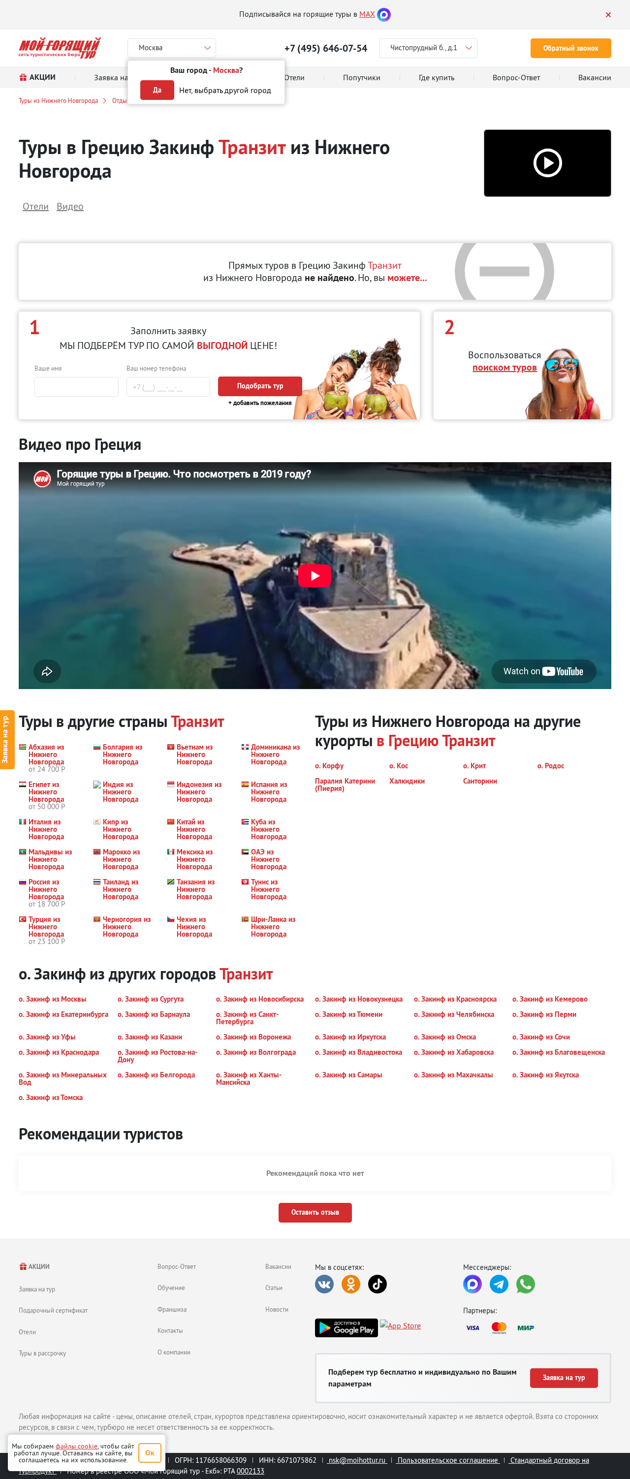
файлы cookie (76, 1446)
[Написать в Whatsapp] (525, 1284)
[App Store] (400, 1328)
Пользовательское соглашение (448, 1460)
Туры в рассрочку (42, 1353)
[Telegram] (499, 1284)
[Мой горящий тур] (60, 48)
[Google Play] (346, 1328)
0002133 (250, 1471)
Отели (27, 1332)
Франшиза (172, 1309)
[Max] (384, 14)
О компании (174, 1352)
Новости (276, 1309)
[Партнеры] (537, 1328)
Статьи (274, 1287)
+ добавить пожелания (260, 403)
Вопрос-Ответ (177, 1266)
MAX (367, 14)
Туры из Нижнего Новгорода (58, 100)
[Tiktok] (377, 1284)
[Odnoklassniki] (351, 1284)
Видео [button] (70, 206)
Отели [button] (36, 206)
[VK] (324, 1284)
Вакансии (278, 1266)
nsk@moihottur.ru (357, 1460)
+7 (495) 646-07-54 (325, 48)
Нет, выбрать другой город (225, 90)
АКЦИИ (39, 1266)
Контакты (170, 1330)
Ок (150, 1453)
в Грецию (408, 740)
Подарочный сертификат (53, 1310)
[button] (547, 163)
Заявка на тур (37, 1289)
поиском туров (504, 367)
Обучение (171, 1287)
